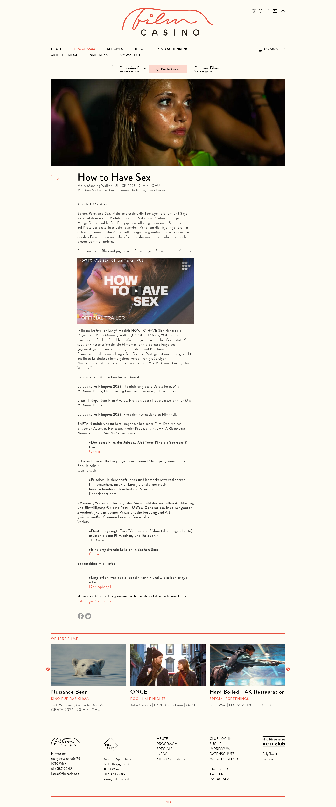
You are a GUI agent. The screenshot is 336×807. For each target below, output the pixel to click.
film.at (95, 554)
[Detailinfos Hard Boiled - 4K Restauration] (247, 665)
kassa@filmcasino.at (65, 773)
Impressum (220, 748)
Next (288, 669)
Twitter (216, 774)
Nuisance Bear (69, 691)
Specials (115, 49)
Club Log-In (221, 738)
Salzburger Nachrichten (95, 601)
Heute (56, 49)
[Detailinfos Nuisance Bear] (88, 665)
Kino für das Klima (70, 698)
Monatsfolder (224, 758)
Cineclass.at (270, 758)
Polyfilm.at (269, 753)
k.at (81, 568)
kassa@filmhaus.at (116, 779)
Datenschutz (222, 753)
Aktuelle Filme (64, 55)
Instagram (219, 779)
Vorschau (130, 55)
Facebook (219, 768)
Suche (215, 743)
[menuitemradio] (130, 69)
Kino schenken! (172, 49)
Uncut (95, 451)
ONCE (139, 691)
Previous (48, 669)
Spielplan (99, 55)
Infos (140, 49)
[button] (253, 11)
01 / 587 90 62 (274, 49)
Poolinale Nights (148, 698)
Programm (84, 49)
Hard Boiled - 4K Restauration (247, 691)
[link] (267, 11)
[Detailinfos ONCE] (168, 665)
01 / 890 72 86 (114, 774)
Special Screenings (229, 698)
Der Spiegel (100, 586)
